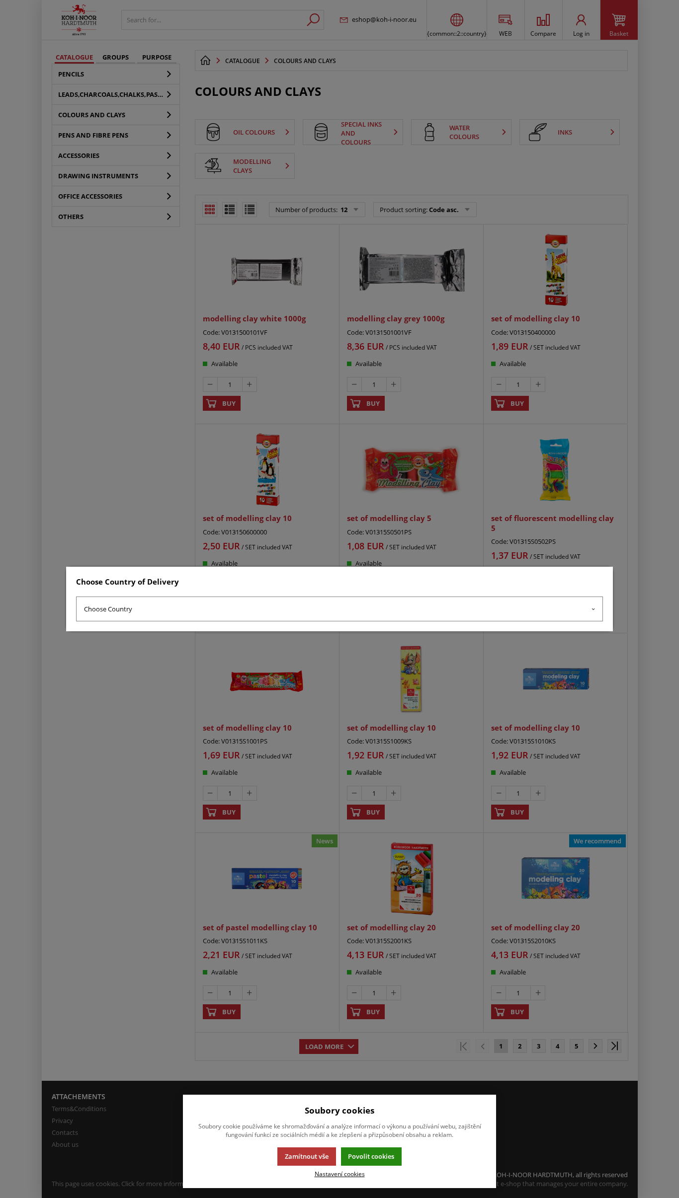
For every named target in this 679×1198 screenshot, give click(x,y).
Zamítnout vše (307, 1156)
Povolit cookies (371, 1156)
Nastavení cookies (340, 1174)
